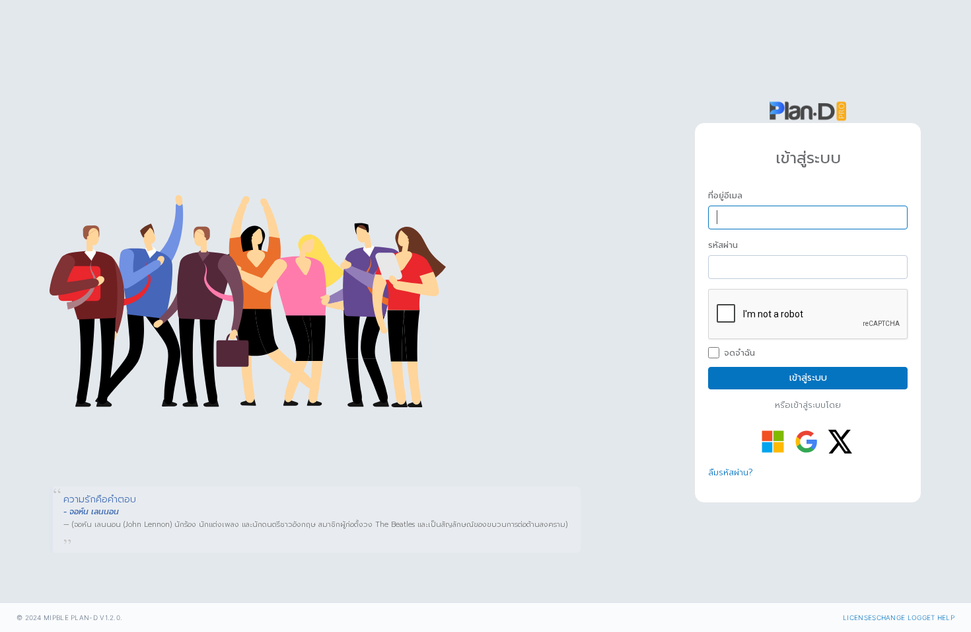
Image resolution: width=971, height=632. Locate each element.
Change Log (899, 617)
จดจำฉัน (739, 353)
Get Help (938, 617)
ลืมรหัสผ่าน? (730, 472)
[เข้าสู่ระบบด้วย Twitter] (840, 441)
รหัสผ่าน (723, 245)
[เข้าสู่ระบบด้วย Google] (806, 441)
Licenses (859, 617)
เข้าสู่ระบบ (808, 378)
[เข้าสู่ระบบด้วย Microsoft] (773, 441)
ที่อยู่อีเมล (725, 196)
